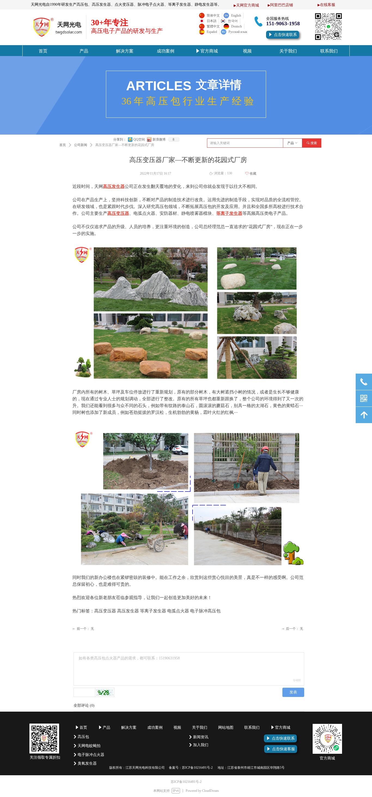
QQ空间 (139, 139)
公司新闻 (80, 145)
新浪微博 (159, 139)
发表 (293, 692)
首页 (62, 145)
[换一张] (104, 692)
